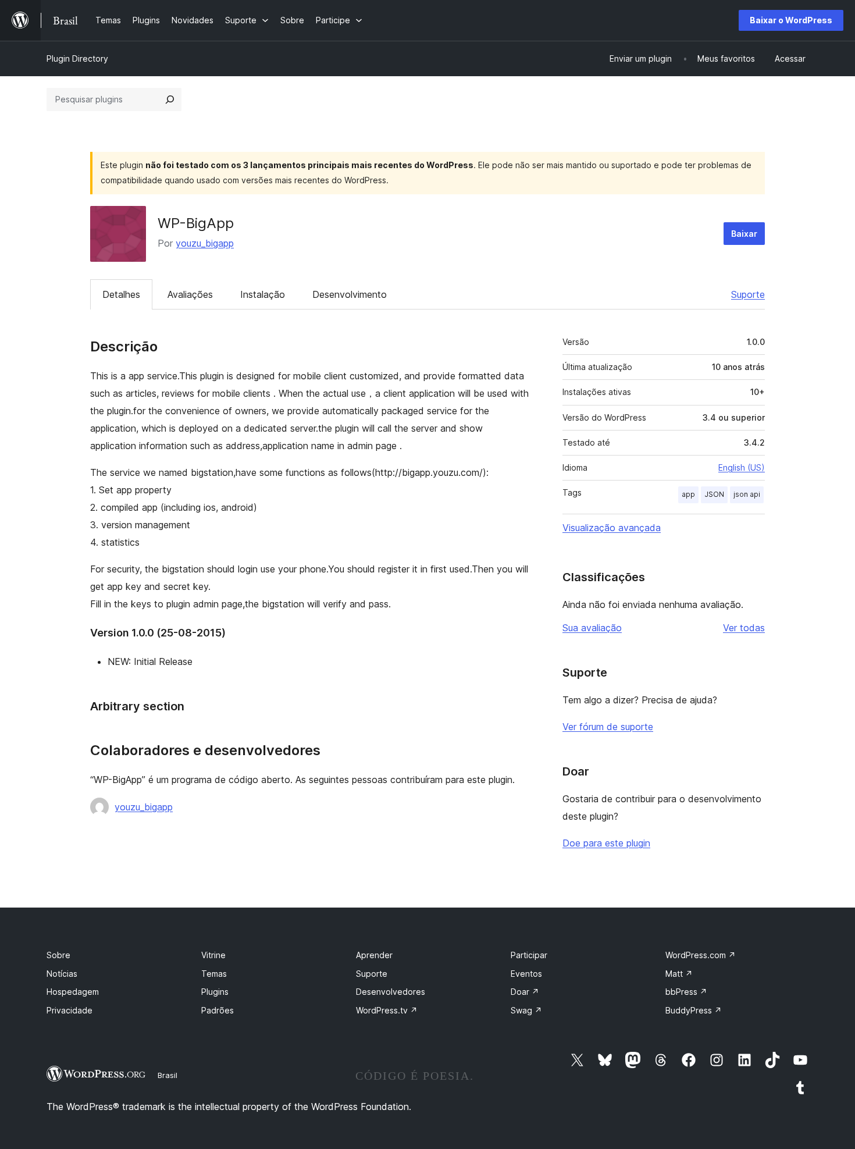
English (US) (741, 467)
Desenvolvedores (390, 992)
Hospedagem (73, 992)
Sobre (58, 955)
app (688, 494)
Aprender (374, 955)
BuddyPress (693, 1010)
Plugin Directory (77, 58)
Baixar (744, 234)
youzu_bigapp (205, 243)
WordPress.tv (387, 1010)
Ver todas (744, 628)
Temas (214, 974)
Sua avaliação (592, 628)
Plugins (215, 992)
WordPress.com (700, 955)
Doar (525, 992)
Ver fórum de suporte (607, 726)
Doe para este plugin (606, 843)
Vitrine (213, 955)
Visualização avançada (611, 527)
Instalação (262, 294)
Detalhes (121, 294)
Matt (679, 974)
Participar (529, 955)
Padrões (217, 1010)
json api (746, 494)
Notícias (62, 974)
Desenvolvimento (349, 294)
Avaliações (190, 294)
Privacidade (69, 1010)
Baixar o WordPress (791, 20)
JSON (714, 494)
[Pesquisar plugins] (169, 99)
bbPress (686, 992)
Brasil (167, 1075)
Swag (526, 1010)
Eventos (526, 974)
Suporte (748, 294)
